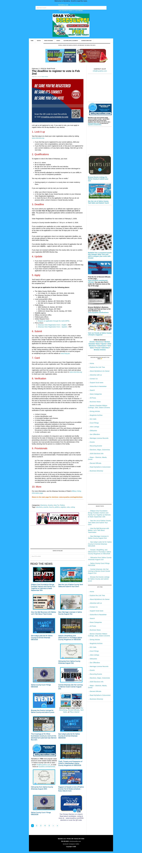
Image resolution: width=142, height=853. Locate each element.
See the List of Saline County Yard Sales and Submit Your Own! (70, 585)
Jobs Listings (94, 427)
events (45, 507)
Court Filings (94, 423)
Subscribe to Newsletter (98, 386)
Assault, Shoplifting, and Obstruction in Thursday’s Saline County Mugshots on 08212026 (70, 637)
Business (99, 342)
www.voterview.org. (38, 138)
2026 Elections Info (96, 453)
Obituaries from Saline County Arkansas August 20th (42, 788)
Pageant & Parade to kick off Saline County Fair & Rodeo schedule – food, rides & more (71, 789)
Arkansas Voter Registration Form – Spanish (52, 327)
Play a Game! (74, 712)
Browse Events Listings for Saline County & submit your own (98, 179)
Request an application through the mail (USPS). (54, 321)
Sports (103, 344)
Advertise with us (96, 375)
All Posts (93, 398)
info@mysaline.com (77, 5)
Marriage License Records (99, 438)
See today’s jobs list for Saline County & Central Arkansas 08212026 (41, 637)
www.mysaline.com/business (98, 312)
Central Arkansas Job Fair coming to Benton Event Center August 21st (70, 687)
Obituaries (93, 430)
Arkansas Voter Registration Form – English (52, 325)
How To (56, 505)
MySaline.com (63, 5)
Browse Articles (100, 350)
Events (50, 505)
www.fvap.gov (65, 353)
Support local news (96, 382)
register (63, 507)
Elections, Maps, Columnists (100, 450)
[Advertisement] (57, 536)
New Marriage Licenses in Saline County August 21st (70, 613)
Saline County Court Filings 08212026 (41, 686)
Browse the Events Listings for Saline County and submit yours (42, 711)
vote (68, 507)
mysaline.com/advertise (46, 766)
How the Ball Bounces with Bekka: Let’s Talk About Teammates (43, 613)
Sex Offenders (95, 434)
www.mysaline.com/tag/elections (70, 497)
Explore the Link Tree (97, 367)
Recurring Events (96, 446)
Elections (43, 505)
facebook (65, 844)
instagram (72, 844)
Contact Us (94, 379)
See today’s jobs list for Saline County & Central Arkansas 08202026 (69, 736)
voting (73, 507)
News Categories (96, 394)
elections (39, 507)
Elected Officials (73, 710)
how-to (51, 507)
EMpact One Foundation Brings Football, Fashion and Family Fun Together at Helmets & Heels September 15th (43, 587)
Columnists (101, 346)
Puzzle (97, 348)
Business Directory (96, 471)
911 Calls (93, 419)
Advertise (105, 348)
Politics (62, 505)
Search (92, 390)
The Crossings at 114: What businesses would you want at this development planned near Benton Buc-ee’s (44, 737)
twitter (77, 844)
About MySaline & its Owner (100, 371)
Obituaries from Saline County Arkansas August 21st (69, 662)
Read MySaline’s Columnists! (100, 467)
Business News (95, 402)
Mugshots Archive (96, 415)
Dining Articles (95, 411)
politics (57, 507)
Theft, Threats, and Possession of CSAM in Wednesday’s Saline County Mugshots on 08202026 (70, 763)
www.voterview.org (76, 372)
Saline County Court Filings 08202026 (41, 813)
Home (92, 363)
